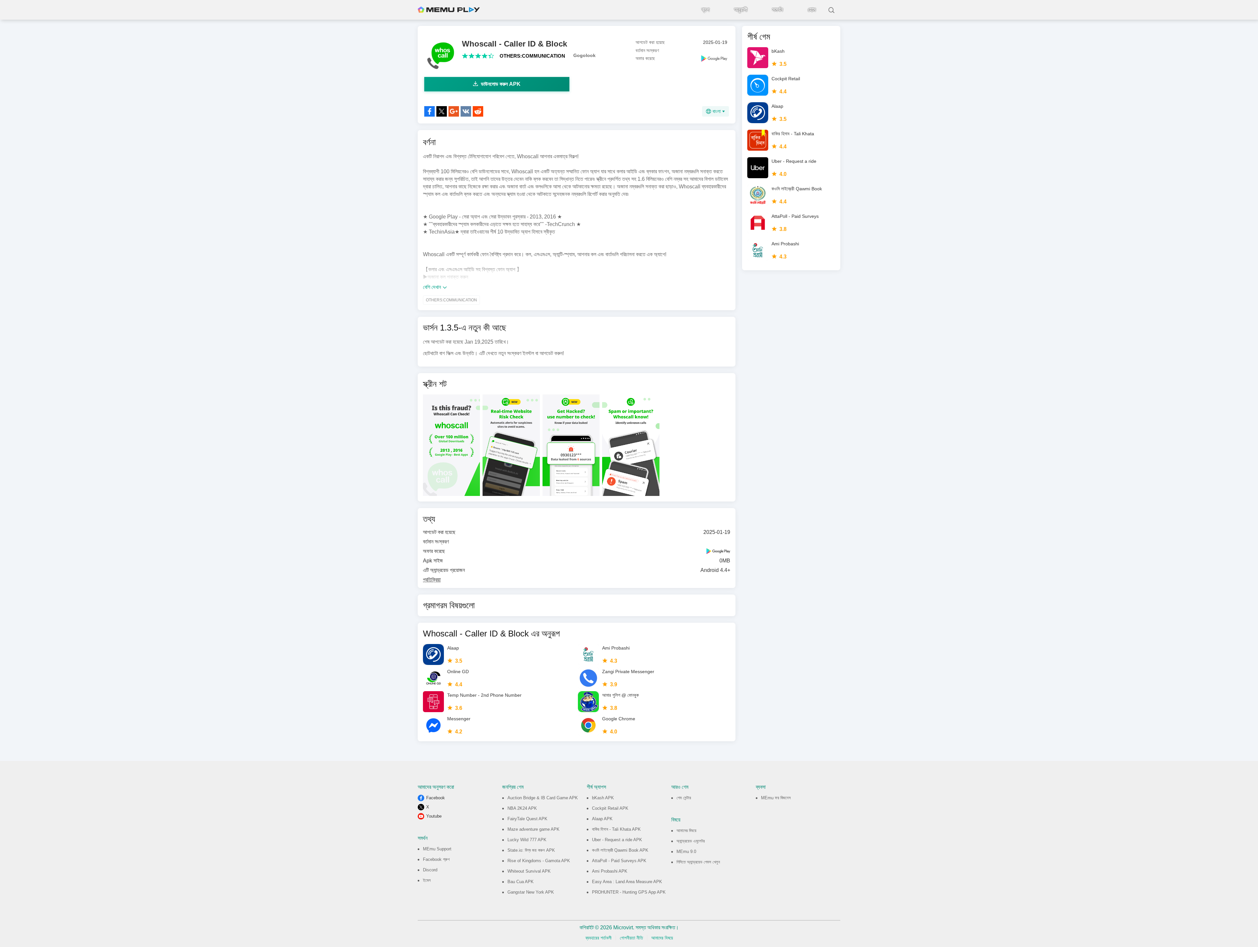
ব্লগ (705, 10)
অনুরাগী (740, 10)
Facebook (435, 797)
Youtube (434, 816)
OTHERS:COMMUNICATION (532, 56)
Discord (430, 869)
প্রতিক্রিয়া (432, 579)
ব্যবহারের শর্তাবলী (598, 937)
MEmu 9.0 (686, 851)
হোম (812, 10)
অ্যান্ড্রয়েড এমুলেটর (691, 841)
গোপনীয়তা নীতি (631, 937)
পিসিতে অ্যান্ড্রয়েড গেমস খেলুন (698, 862)
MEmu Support (437, 848)
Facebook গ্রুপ (436, 859)
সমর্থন (777, 10)
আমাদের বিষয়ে (686, 830)
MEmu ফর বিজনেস (776, 797)
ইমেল (427, 880)
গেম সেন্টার (684, 797)
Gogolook (584, 55)
